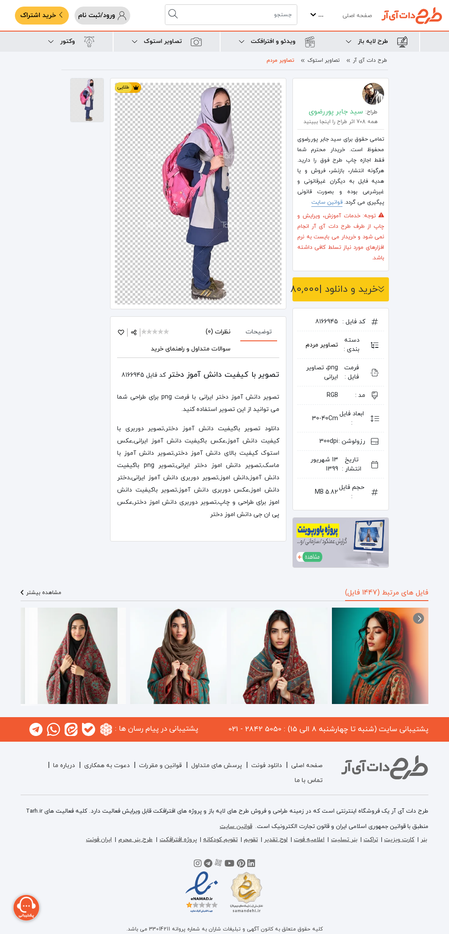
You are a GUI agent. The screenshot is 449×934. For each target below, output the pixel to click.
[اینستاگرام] (198, 865)
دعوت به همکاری (107, 765)
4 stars (161, 332)
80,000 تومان (335, 289)
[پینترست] (241, 865)
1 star (144, 332)
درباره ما (64, 765)
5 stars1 (167, 332)
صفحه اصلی (357, 16)
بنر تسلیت (344, 839)
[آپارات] (218, 865)
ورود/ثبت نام (97, 15)
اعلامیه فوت (309, 839)
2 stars (150, 332)
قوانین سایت (326, 202)
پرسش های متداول (216, 765)
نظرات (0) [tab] (218, 332)
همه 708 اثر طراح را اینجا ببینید (340, 121)
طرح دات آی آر (370, 60)
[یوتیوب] (229, 865)
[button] (418, 618)
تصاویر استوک (323, 60)
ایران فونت (99, 839)
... (320, 15)
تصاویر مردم (280, 60)
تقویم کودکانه (220, 839)
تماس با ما (309, 780)
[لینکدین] (251, 865)
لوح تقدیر (276, 839)
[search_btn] (174, 15)
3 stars (155, 332)
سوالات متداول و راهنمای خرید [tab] (191, 349)
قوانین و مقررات (160, 765)
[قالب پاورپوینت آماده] (340, 542)
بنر (423, 839)
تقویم (251, 839)
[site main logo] (411, 16)
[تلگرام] (208, 865)
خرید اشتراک (39, 15)
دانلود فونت (266, 765)
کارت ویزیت (399, 839)
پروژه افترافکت (178, 839)
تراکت (370, 839)
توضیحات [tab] (259, 332)
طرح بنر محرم (135, 839)
